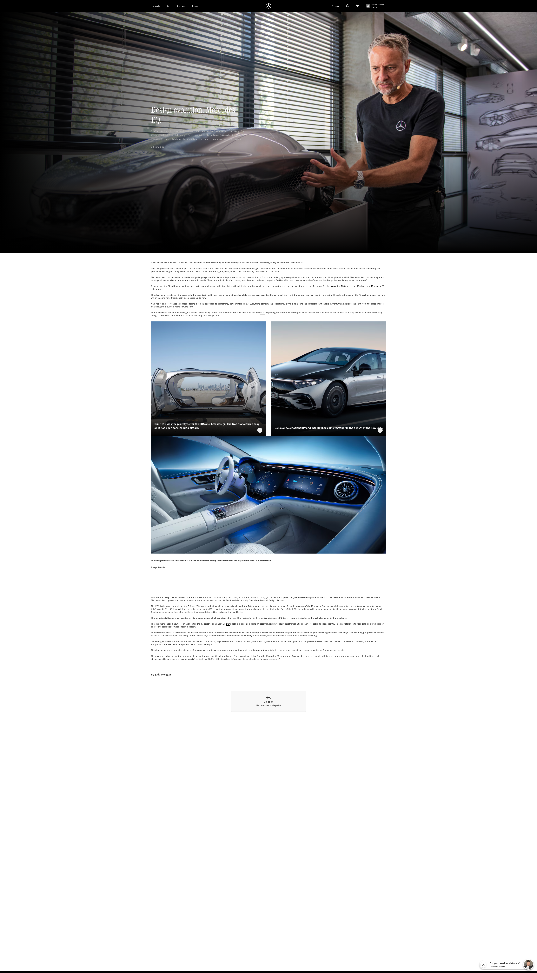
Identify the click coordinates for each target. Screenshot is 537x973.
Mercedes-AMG (338, 286)
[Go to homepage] (268, 6)
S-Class (191, 606)
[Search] (347, 6)
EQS (262, 312)
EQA (228, 623)
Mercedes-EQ (377, 286)
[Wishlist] (357, 6)
